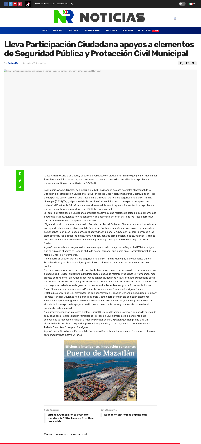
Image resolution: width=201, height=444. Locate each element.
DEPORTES (127, 30)
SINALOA (57, 30)
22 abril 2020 (29, 63)
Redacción (13, 63)
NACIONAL (73, 30)
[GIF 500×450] (100, 370)
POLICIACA (111, 30)
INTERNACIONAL (92, 30)
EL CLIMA (150, 30)
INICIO (45, 30)
